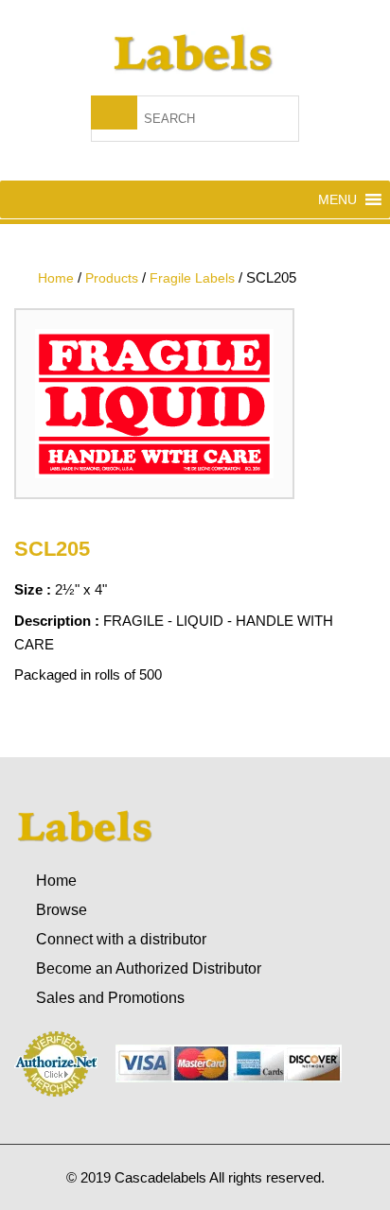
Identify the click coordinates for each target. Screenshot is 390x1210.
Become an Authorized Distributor (148, 968)
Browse (61, 910)
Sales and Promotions (110, 998)
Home (56, 881)
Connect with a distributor (121, 939)
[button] (337, 199)
